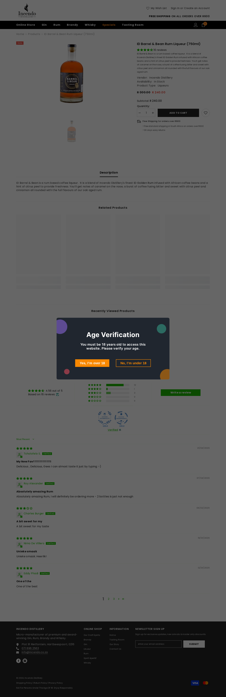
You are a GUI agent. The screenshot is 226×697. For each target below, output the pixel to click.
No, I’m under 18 (133, 363)
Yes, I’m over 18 (92, 363)
